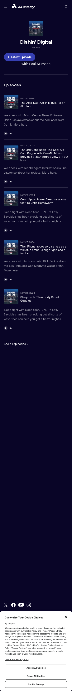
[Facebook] (13, 605)
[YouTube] (21, 605)
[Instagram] (29, 605)
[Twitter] (6, 605)
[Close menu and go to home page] (23, 6)
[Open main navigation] (6, 7)
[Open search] (66, 7)
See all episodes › (16, 344)
